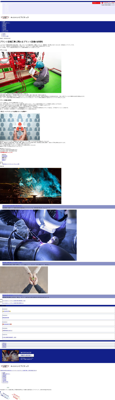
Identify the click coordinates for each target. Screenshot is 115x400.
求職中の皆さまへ (8, 4)
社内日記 (7, 9)
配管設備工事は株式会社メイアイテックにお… (12, 295)
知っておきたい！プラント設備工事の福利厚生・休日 (13, 300)
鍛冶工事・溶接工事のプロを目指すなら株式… (12, 262)
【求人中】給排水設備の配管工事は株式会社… (12, 205)
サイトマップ (8, 13)
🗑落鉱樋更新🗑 (5, 317)
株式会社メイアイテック (8, 164)
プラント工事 (5, 36)
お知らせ (4, 343)
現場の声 (4, 345)
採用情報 (7, 5)
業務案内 (7, 7)
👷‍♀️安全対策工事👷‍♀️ (6, 311)
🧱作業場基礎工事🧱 (7, 324)
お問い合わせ (8, 12)
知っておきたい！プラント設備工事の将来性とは (12, 303)
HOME (6, 3)
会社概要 (7, 10)
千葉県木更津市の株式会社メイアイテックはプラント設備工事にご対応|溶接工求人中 (18, 370)
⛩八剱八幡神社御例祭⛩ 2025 (9, 337)
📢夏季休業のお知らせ (7, 330)
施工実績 (7, 8)
